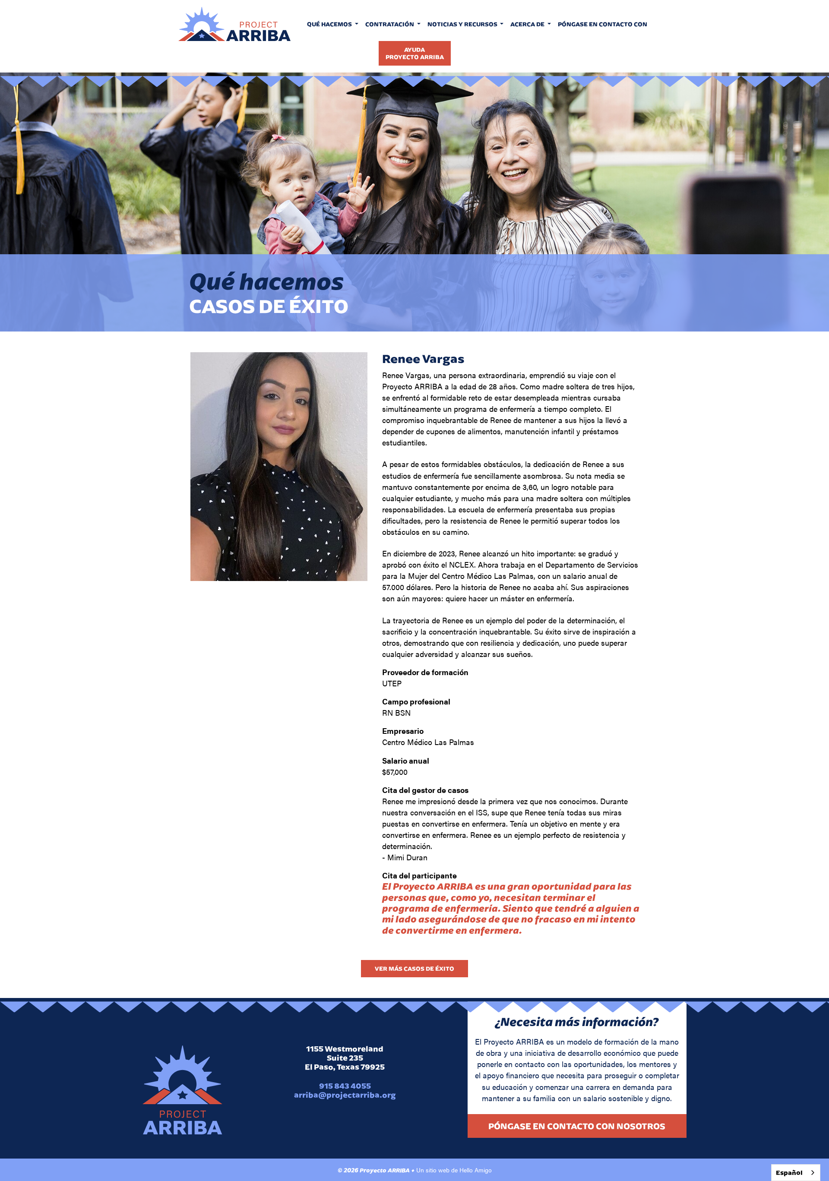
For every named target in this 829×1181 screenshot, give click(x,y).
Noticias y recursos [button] (463, 24)
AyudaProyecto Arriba (415, 53)
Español (789, 1172)
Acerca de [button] (528, 24)
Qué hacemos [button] (330, 24)
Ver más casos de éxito (414, 969)
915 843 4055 (345, 1086)
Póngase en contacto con (602, 24)
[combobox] (795, 1172)
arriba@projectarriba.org (345, 1095)
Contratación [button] (390, 24)
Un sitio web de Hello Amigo (454, 1169)
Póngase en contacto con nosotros (576, 1126)
